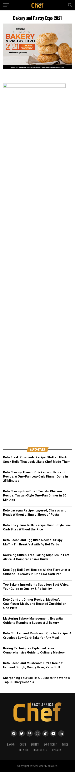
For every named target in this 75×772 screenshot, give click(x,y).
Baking (11, 744)
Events (35, 744)
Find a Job (23, 750)
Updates (56, 750)
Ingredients (40, 750)
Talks (65, 744)
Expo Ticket (50, 744)
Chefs (23, 744)
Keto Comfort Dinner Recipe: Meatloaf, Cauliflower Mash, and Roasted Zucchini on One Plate (34, 604)
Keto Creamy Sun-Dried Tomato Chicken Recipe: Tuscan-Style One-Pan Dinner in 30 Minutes (34, 495)
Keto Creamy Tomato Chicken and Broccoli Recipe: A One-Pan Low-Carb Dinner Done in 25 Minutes (35, 477)
